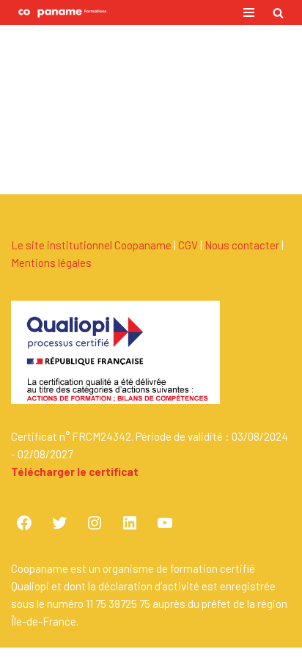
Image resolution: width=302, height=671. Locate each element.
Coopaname (199, 659)
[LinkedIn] (130, 523)
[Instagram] (94, 523)
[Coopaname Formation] (58, 12)
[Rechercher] (278, 12)
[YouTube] (165, 523)
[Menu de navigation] (248, 12)
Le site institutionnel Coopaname (91, 245)
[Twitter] (59, 523)
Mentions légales (51, 262)
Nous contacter (242, 245)
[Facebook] (24, 523)
